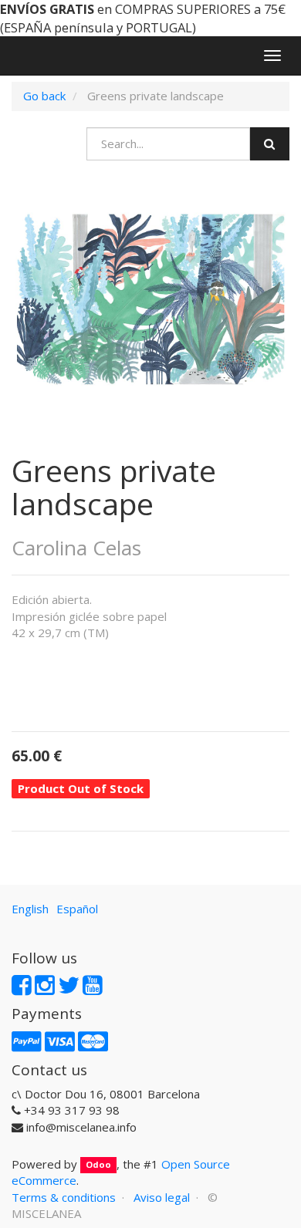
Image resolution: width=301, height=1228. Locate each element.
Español (77, 908)
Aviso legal (162, 1197)
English (30, 908)
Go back (44, 95)
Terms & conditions (64, 1197)
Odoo (98, 1165)
